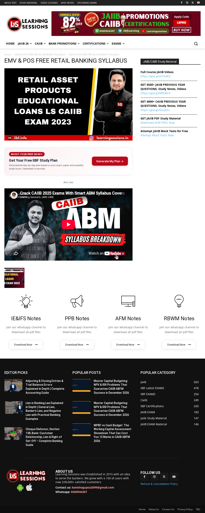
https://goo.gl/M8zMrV (155, 93)
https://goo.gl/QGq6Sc (155, 110)
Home (7, 54)
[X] (192, 3)
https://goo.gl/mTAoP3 (155, 76)
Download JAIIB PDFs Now (158, 122)
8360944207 (79, 492)
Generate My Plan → (110, 161)
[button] (196, 43)
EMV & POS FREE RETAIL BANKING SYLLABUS (40, 54)
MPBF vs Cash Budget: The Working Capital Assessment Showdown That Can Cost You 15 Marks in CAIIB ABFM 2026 (112, 433)
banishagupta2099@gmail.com (93, 487)
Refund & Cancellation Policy (159, 483)
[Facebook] (181, 3)
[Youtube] (198, 3)
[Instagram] (187, 3)
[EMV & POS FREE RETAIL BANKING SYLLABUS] (68, 139)
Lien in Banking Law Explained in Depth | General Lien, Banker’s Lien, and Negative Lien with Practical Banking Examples (44, 410)
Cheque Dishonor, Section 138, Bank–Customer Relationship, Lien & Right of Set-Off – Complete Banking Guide (44, 436)
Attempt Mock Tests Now (157, 135)
